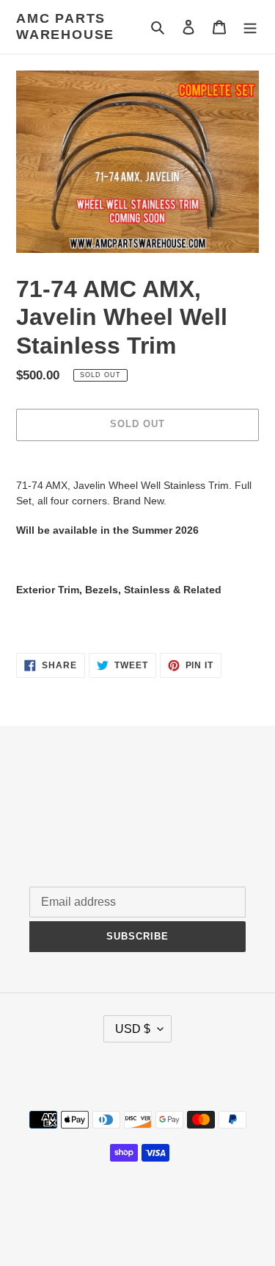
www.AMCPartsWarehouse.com (137, 1217)
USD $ (132, 1029)
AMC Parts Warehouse (65, 26)
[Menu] (250, 27)
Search (46, 800)
